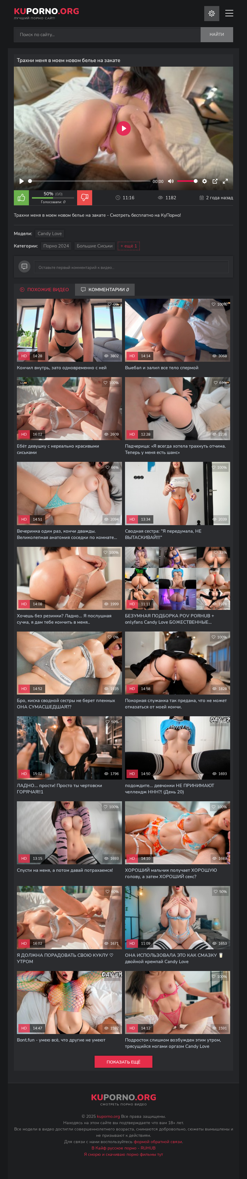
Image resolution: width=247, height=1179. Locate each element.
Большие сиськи (95, 246)
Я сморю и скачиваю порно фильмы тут (123, 1154)
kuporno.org (108, 1116)
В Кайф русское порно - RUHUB (123, 1148)
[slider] (89, 181)
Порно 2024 (56, 246)
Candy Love (50, 234)
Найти (217, 34)
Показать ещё (123, 1062)
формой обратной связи (158, 1142)
